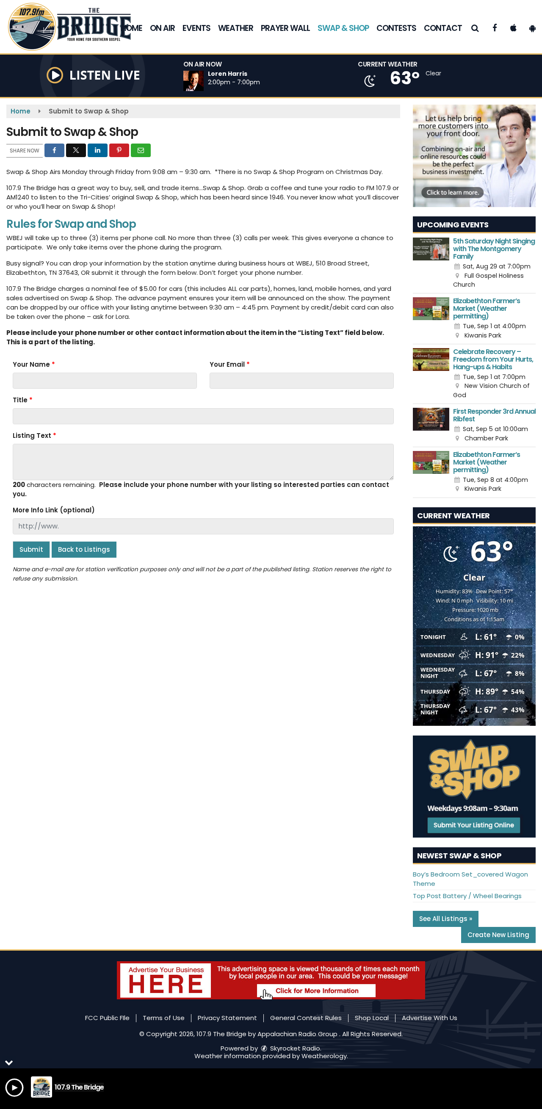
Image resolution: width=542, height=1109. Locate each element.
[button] (475, 28)
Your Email (230, 364)
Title (23, 399)
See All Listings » (445, 918)
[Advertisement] (474, 156)
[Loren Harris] (204, 81)
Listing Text (34, 435)
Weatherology (324, 1055)
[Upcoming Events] (431, 263)
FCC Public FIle (107, 1017)
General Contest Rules (306, 1017)
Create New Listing (498, 934)
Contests (396, 28)
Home (131, 28)
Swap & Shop (343, 28)
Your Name (34, 364)
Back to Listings (84, 549)
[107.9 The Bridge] (75, 26)
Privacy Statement (227, 1017)
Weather (235, 28)
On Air (162, 28)
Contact (443, 28)
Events (196, 28)
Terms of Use (164, 1017)
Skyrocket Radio (294, 1048)
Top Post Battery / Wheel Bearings (467, 895)
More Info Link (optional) (54, 510)
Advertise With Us (429, 1017)
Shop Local (372, 1017)
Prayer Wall (285, 28)
